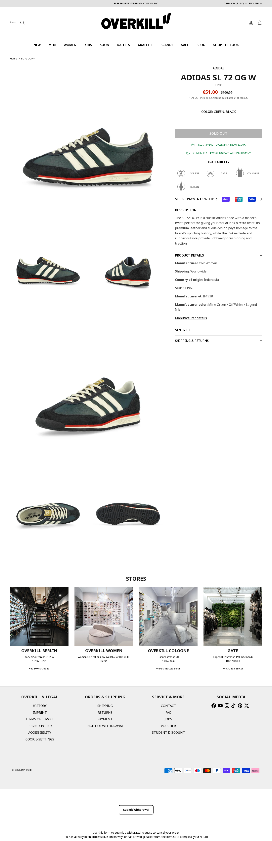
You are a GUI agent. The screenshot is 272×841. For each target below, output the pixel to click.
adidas (218, 68)
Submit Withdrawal (136, 809)
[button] (216, 199)
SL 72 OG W (28, 58)
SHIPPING (105, 706)
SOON (104, 45)
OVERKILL (27, 770)
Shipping (216, 98)
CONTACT (168, 706)
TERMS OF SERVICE (39, 719)
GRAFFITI (145, 45)
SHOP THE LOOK (226, 45)
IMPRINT (40, 712)
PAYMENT (105, 719)
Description (186, 210)
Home (13, 58)
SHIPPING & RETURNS (192, 341)
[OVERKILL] (136, 23)
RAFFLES (123, 45)
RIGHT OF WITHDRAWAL (105, 726)
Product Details (189, 255)
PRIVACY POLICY (39, 726)
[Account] (250, 23)
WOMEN (70, 45)
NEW (37, 45)
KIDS (88, 45)
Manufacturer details (191, 318)
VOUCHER (168, 726)
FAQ (168, 712)
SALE (185, 45)
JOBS (168, 719)
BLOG (201, 45)
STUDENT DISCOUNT (168, 732)
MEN (52, 45)
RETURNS (105, 712)
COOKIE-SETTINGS (39, 739)
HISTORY (40, 706)
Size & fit (183, 330)
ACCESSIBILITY (39, 732)
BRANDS (166, 45)
